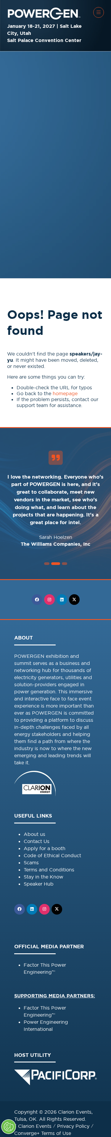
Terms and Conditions (49, 870)
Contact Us (36, 841)
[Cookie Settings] (8, 1126)
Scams (31, 862)
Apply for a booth (44, 848)
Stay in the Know (43, 877)
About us (34, 834)
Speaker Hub (39, 884)
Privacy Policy (73, 1126)
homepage (65, 393)
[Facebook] (37, 599)
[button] (98, 12)
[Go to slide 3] (55, 563)
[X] (74, 599)
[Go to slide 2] (46, 563)
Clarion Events (35, 1126)
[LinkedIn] (62, 599)
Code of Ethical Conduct (52, 855)
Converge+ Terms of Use (42, 1133)
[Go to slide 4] (64, 563)
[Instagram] (49, 599)
